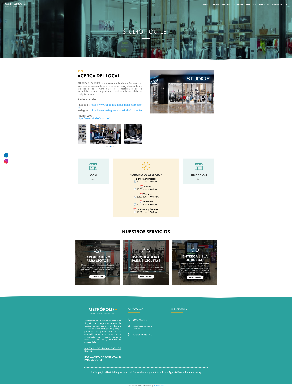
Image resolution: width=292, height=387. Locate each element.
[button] (106, 146)
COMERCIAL (277, 5)
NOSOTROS (251, 5)
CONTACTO (264, 5)
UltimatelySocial (159, 385)
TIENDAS (215, 5)
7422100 (140, 319)
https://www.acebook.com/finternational (110, 106)
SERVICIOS (227, 5)
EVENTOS (239, 5)
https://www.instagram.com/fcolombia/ (116, 110)
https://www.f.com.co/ (93, 118)
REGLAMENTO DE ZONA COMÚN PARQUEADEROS (102, 359)
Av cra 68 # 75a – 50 (142, 334)
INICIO (206, 5)
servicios (96, 326)
